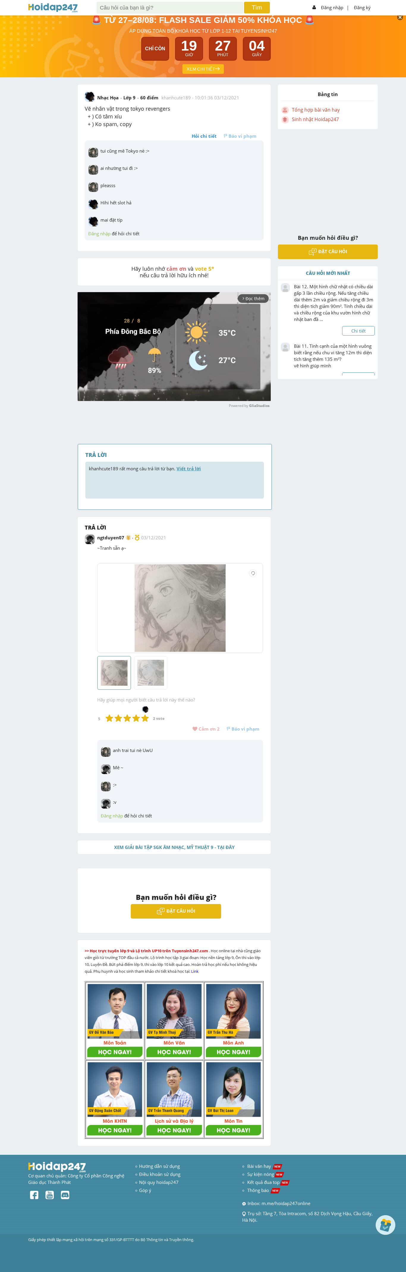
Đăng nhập (332, 7)
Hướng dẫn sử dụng (159, 1166)
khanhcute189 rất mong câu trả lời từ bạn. (145, 468)
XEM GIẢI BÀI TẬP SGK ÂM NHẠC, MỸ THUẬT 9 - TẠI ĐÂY (174, 847)
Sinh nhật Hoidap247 (315, 119)
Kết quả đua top (267, 1182)
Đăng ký (362, 7)
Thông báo (262, 1190)
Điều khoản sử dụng (159, 1174)
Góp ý (145, 1190)
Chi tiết (358, 331)
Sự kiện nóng (264, 1174)
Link (195, 971)
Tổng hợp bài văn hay (316, 109)
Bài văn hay (263, 1166)
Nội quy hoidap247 (159, 1182)
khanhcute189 (176, 98)
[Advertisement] (328, 178)
